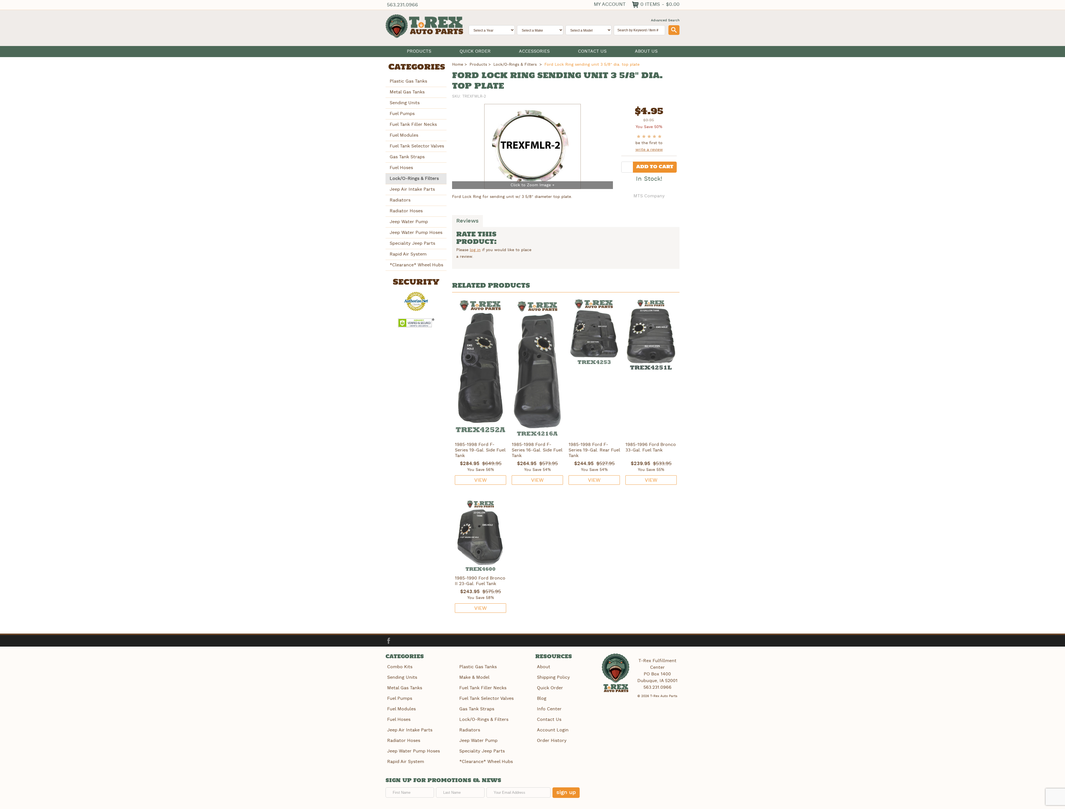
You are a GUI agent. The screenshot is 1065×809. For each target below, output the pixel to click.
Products (419, 51)
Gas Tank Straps (407, 157)
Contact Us (592, 51)
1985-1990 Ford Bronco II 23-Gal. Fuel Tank (480, 581)
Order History (552, 741)
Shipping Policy (553, 677)
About (543, 667)
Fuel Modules (404, 135)
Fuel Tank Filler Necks (413, 124)
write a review (649, 149)
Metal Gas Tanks (407, 92)
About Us (646, 51)
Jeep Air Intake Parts (412, 189)
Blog (541, 698)
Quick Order (475, 51)
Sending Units (405, 103)
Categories (416, 67)
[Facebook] (389, 641)
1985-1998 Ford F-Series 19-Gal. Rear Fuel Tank (594, 450)
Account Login (553, 730)
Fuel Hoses (401, 168)
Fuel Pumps (402, 114)
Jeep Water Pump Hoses (416, 233)
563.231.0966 (402, 5)
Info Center (549, 709)
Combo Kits (399, 667)
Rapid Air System (408, 254)
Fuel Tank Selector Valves (417, 146)
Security (416, 282)
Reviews (467, 221)
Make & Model (474, 677)
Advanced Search (665, 20)
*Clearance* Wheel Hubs (416, 265)
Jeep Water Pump (409, 222)
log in (475, 249)
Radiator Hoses (406, 211)
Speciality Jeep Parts (412, 243)
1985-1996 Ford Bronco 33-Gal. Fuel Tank (650, 447)
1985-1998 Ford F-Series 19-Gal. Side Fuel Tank (480, 450)
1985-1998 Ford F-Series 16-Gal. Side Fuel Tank (537, 450)
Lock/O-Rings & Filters (414, 179)
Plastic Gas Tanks (408, 81)
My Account (610, 4)
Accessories (534, 51)
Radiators (400, 200)
